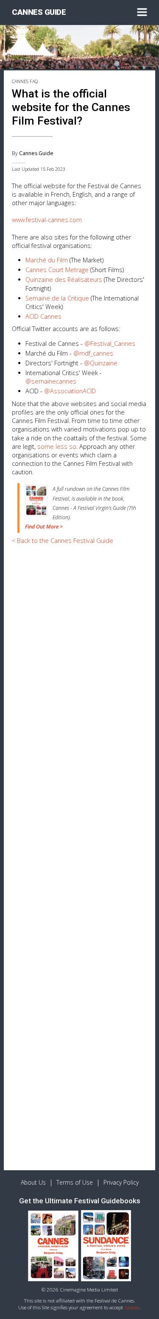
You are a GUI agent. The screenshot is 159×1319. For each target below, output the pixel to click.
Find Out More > (44, 526)
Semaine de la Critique (57, 298)
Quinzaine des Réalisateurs (63, 279)
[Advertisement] (79, 631)
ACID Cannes (43, 316)
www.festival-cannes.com (47, 220)
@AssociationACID (70, 391)
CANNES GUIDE (39, 12)
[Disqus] (79, 830)
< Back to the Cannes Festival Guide (62, 541)
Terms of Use (74, 1182)
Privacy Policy (121, 1182)
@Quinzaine (100, 363)
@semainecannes (50, 381)
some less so (56, 446)
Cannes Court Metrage (57, 270)
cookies (131, 1307)
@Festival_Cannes (109, 343)
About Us (33, 1182)
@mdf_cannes (93, 353)
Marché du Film (46, 260)
